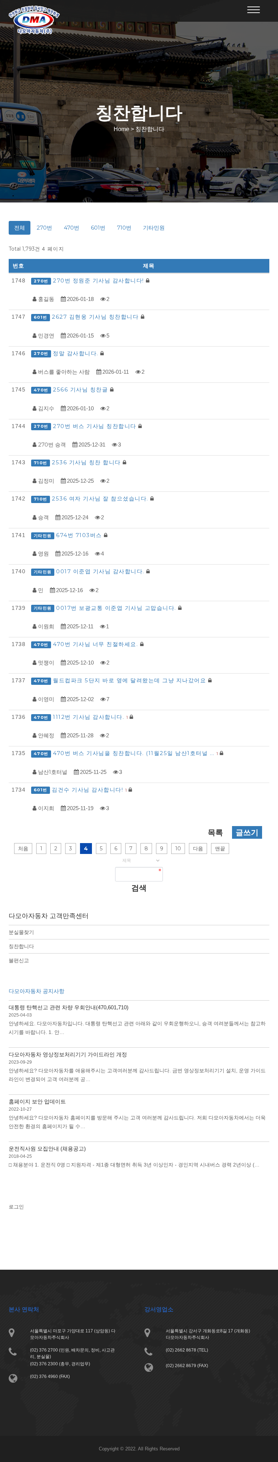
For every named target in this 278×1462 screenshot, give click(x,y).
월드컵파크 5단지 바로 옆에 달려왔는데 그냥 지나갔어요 (130, 680)
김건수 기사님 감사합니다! (89, 789)
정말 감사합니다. (76, 353)
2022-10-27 (20, 1109)
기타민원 (154, 227)
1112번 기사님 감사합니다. (90, 716)
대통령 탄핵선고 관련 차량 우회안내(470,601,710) (69, 1007)
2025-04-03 (20, 1015)
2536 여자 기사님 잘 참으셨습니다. (101, 498)
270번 (44, 227)
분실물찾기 (21, 932)
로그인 (16, 1207)
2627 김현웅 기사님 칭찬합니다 (96, 316)
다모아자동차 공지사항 (36, 991)
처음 (23, 848)
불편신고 (19, 960)
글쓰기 (247, 832)
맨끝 (220, 848)
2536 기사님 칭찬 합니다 (87, 462)
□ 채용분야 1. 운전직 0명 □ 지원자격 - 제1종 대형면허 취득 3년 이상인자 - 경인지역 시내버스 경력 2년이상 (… (134, 1165)
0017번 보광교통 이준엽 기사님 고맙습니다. (117, 607)
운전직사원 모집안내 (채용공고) (47, 1148)
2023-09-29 (20, 1062)
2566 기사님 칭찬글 (81, 389)
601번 (98, 227)
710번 (124, 227)
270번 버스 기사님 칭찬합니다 (95, 426)
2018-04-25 (20, 1156)
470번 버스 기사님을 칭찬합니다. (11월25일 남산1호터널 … (135, 753)
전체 (19, 227)
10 (178, 848)
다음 (198, 848)
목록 (215, 832)
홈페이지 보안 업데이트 (37, 1101)
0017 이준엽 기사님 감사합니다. (101, 571)
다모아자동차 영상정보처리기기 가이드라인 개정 (68, 1054)
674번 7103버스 (80, 535)
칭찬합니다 (21, 946)
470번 (71, 227)
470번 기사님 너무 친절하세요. (96, 644)
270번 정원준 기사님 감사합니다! (99, 280)
